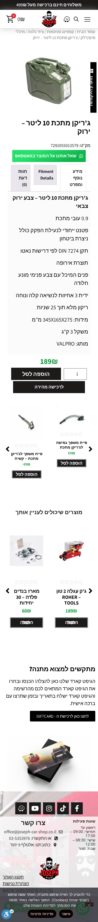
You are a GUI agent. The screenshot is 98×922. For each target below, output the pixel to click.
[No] (89, 904)
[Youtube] (35, 808)
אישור (66, 914)
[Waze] (21, 808)
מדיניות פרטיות (42, 914)
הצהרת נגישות (16, 883)
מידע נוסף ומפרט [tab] (76, 178)
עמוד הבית (86, 31)
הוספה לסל (36, 374)
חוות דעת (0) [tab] (22, 178)
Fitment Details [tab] (45, 175)
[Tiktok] (63, 808)
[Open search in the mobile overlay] (76, 19)
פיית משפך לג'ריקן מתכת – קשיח (26, 456)
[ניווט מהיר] (66, 19)
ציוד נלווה (36, 31)
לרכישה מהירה (49, 387)
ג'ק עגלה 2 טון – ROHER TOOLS (71, 597)
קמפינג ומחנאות (60, 31)
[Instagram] (49, 808)
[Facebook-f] (77, 808)
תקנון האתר (13, 877)
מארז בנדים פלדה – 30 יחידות (26, 597)
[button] (87, 19)
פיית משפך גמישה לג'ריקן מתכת (71, 445)
